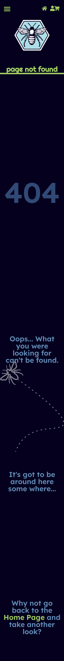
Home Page (24, 617)
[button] (7, 9)
